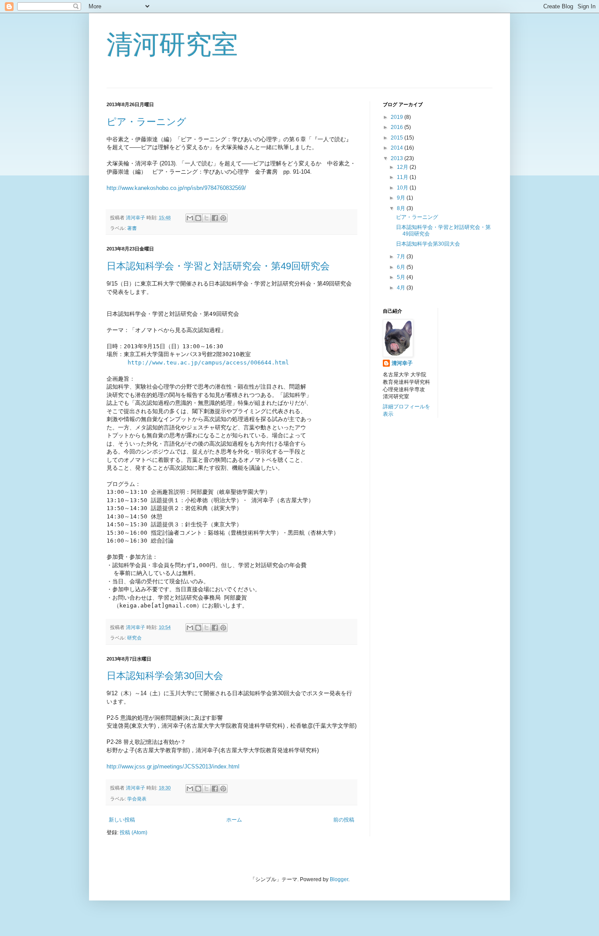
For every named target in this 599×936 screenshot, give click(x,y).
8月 (401, 208)
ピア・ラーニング (146, 121)
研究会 (134, 637)
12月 (403, 167)
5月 (401, 277)
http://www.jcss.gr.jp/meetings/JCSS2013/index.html (173, 766)
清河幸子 (402, 363)
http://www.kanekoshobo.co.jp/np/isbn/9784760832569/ (176, 188)
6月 (401, 267)
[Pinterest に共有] (223, 218)
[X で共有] (206, 218)
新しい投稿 (122, 820)
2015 (397, 138)
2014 (397, 148)
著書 (132, 228)
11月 (403, 177)
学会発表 (136, 798)
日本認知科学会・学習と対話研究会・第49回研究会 (218, 266)
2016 (397, 127)
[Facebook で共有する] (214, 218)
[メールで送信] (189, 218)
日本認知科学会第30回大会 (165, 675)
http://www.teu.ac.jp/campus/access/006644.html (208, 362)
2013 (397, 158)
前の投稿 (343, 820)
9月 (401, 198)
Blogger (339, 879)
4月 (401, 288)
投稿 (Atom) (133, 832)
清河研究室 (172, 44)
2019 (397, 117)
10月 (403, 188)
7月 (401, 257)
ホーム (234, 820)
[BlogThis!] (198, 218)
